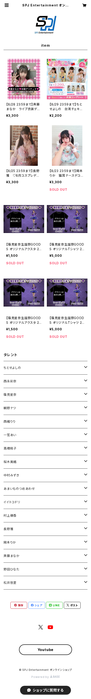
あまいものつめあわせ (19, 488)
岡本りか (10, 542)
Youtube (46, 649)
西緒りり (10, 421)
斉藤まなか (12, 556)
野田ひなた (11, 569)
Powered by (40, 677)
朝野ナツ (10, 408)
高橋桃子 (10, 448)
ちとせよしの (12, 368)
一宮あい (10, 435)
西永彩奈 (10, 381)
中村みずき (11, 475)
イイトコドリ (12, 502)
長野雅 (8, 529)
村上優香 (10, 515)
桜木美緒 (10, 462)
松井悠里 (10, 582)
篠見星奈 (10, 394)
